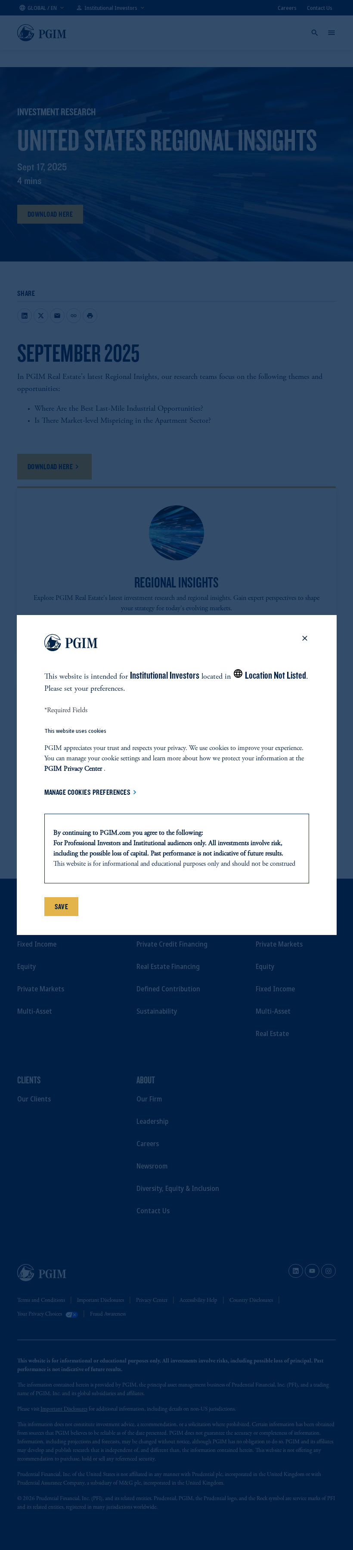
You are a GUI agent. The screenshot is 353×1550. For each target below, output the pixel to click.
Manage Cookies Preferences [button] (87, 792)
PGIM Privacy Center (73, 769)
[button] (304, 644)
